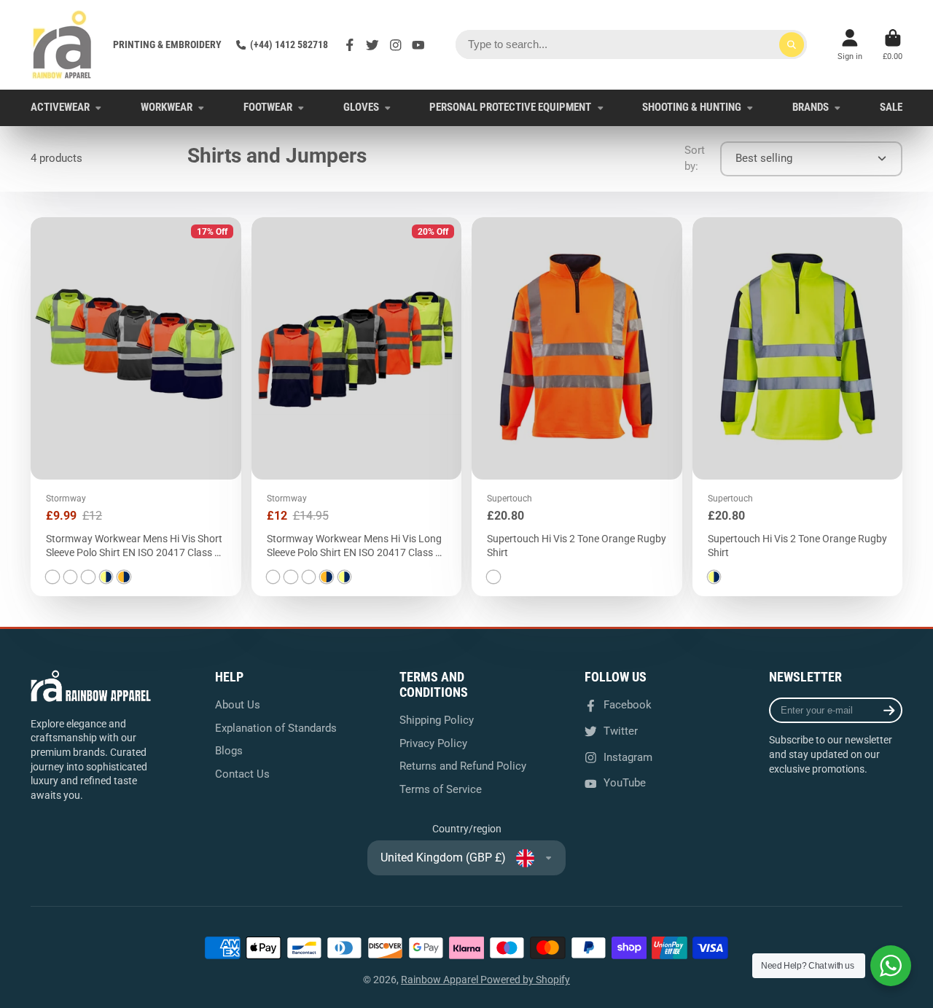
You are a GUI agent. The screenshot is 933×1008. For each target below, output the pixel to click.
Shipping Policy (436, 720)
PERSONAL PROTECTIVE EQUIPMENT (510, 107)
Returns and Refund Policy (462, 766)
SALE (891, 107)
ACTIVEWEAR (60, 107)
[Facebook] (349, 45)
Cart (892, 44)
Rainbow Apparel (440, 979)
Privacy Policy (433, 743)
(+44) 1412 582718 (289, 44)
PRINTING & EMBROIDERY (167, 44)
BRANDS (810, 107)
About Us (237, 704)
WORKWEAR (166, 107)
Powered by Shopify (525, 979)
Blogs (229, 750)
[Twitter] (372, 45)
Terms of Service (440, 789)
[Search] (791, 44)
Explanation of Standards (276, 728)
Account (850, 44)
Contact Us (242, 774)
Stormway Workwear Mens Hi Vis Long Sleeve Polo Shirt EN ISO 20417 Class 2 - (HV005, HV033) (356, 406)
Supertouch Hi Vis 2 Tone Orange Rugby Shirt (577, 406)
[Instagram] (395, 45)
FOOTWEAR (267, 107)
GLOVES (361, 107)
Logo (62, 45)
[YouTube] (418, 45)
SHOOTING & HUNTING (691, 107)
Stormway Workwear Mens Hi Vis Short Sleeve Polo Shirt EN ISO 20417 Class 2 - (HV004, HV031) (136, 406)
